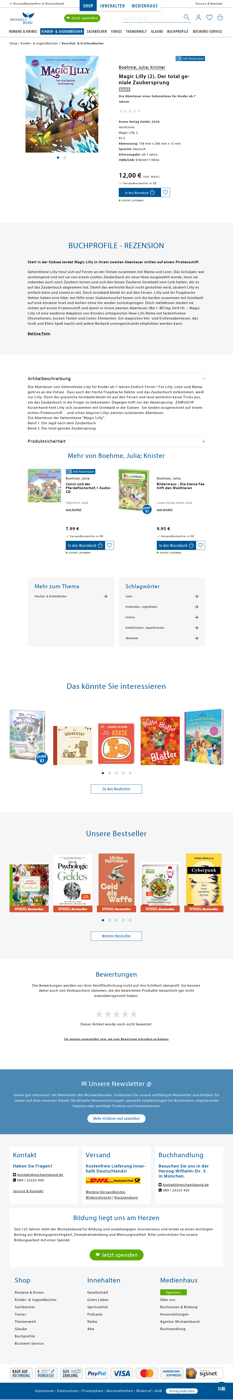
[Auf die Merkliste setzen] (165, 192)
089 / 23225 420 (176, 1190)
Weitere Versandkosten (106, 1192)
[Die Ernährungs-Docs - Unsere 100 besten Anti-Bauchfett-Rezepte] (160, 881)
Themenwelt (136, 31)
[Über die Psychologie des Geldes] (72, 881)
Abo (90, 1329)
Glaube (157, 31)
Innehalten (112, 6)
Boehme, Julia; (134, 67)
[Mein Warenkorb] (220, 17)
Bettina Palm (39, 334)
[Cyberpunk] (203, 881)
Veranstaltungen (174, 1314)
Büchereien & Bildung (179, 1307)
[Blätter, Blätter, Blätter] (160, 733)
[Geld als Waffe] (116, 881)
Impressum (44, 1391)
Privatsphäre (93, 1391)
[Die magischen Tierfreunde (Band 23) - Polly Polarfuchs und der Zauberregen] (29, 733)
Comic (129, 596)
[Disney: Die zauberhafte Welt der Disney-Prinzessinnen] (203, 733)
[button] (103, 773)
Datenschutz (68, 1391)
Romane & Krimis (23, 31)
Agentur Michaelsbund (180, 1322)
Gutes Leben (98, 1300)
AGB (158, 1391)
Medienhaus (145, 6)
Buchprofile (177, 31)
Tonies (116, 31)
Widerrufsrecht (98, 1198)
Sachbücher (97, 31)
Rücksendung (126, 1198)
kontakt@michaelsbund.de (40, 1175)
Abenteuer (132, 638)
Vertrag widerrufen (182, 1391)
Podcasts (95, 1314)
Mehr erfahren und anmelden (116, 1118)
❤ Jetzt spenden (82, 18)
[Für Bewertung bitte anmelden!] (130, 112)
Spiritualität (97, 1307)
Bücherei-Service (207, 31)
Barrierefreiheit (120, 1391)
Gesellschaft (97, 1292)
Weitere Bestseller (116, 936)
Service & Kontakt (209, 3)
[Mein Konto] (198, 17)
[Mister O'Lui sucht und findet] (72, 733)
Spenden (173, 1292)
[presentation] (28, 486)
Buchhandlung (173, 1329)
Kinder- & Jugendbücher (62, 31)
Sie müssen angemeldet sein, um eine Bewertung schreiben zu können (116, 1039)
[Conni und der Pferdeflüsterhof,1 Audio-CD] (44, 485)
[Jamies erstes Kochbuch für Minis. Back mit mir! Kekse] (116, 733)
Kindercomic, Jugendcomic (142, 607)
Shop (88, 6)
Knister (157, 67)
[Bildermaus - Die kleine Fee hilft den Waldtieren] (135, 491)
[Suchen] (187, 18)
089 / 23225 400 (30, 1180)
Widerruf (144, 1391)
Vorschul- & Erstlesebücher (51, 596)
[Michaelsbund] (22, 19)
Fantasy (130, 617)
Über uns (167, 1300)
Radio (92, 1322)
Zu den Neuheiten (116, 789)
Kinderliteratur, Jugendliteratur (145, 628)
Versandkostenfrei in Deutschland (38, 3)
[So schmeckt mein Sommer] (29, 881)
